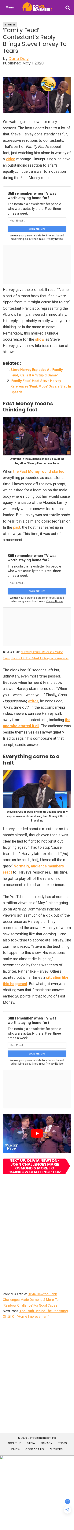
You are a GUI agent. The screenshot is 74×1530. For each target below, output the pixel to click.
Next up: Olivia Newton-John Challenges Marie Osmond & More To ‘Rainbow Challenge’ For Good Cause (35, 1166)
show (39, 339)
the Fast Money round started (39, 471)
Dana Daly (19, 58)
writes (33, 701)
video (10, 159)
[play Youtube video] (37, 1133)
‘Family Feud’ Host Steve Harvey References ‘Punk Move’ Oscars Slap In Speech (40, 386)
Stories (10, 24)
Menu (10, 7)
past (16, 527)
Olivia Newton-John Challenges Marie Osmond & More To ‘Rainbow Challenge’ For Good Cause (30, 1299)
